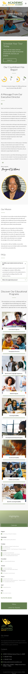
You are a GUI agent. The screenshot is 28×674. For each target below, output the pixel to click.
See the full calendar (6, 598)
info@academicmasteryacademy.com (12, 662)
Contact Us (9, 60)
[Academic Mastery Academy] (12, 3)
